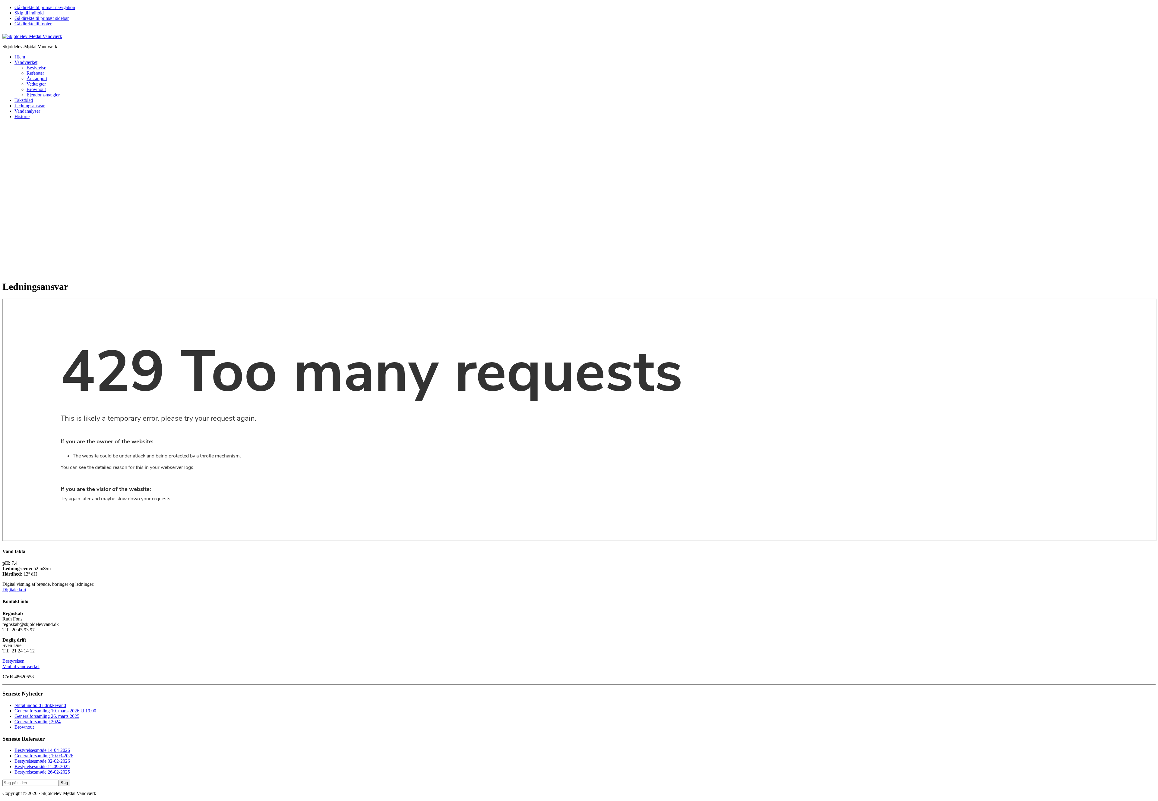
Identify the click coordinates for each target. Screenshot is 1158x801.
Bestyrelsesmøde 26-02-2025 (42, 771)
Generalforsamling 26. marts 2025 (46, 716)
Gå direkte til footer (33, 23)
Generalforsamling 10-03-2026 (43, 755)
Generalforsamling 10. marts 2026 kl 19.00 (55, 710)
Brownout (24, 727)
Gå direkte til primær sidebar (41, 18)
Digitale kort (14, 589)
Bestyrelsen (13, 661)
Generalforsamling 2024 (37, 721)
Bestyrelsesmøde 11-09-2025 (42, 766)
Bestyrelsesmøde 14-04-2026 (42, 750)
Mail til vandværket (21, 666)
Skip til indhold (29, 12)
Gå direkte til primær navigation (44, 7)
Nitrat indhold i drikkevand (40, 705)
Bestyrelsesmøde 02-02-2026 (42, 761)
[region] (579, 199)
